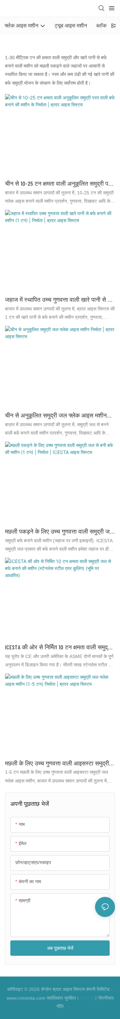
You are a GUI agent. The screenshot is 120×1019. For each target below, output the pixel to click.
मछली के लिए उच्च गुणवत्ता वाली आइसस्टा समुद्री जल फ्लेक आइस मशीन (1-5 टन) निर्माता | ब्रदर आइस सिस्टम (57, 763)
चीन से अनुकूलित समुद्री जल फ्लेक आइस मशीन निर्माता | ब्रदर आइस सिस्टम (56, 415)
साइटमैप (87, 998)
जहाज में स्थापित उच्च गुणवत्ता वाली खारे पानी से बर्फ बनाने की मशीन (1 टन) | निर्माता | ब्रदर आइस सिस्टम (60, 300)
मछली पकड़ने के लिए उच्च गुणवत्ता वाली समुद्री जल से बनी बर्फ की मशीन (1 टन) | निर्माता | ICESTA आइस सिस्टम (59, 532)
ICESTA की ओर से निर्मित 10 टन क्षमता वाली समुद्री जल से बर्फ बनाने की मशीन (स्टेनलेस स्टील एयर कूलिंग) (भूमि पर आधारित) (58, 647)
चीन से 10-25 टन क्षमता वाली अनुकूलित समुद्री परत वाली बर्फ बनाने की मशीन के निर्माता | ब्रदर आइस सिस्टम (59, 184)
